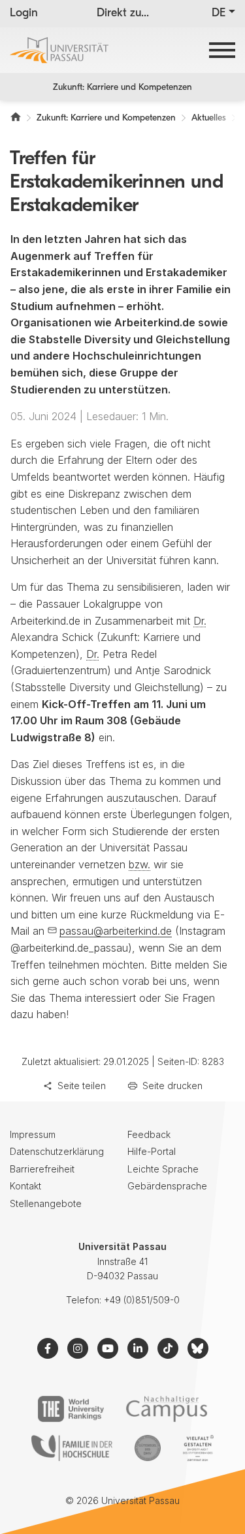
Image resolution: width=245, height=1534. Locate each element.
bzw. (139, 864)
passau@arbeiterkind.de (115, 930)
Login (24, 14)
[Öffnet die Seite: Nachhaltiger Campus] (167, 1409)
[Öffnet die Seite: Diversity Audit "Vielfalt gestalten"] (198, 1448)
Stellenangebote (46, 1203)
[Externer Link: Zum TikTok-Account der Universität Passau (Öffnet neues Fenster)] (168, 1348)
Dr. (199, 620)
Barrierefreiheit (42, 1168)
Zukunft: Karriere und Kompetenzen (122, 87)
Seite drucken (172, 1085)
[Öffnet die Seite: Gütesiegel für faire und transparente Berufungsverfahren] (148, 1448)
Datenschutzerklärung (57, 1151)
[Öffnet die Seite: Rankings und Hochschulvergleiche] (71, 1409)
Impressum (33, 1134)
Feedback (149, 1134)
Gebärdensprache (167, 1185)
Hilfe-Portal (151, 1151)
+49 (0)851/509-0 (142, 1299)
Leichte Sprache (163, 1168)
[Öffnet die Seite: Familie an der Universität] (71, 1448)
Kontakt (25, 1185)
